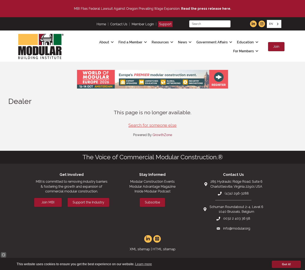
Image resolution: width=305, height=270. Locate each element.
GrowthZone (162, 135)
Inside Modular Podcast (152, 191)
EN (271, 23)
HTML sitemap (164, 249)
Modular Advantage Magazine (152, 187)
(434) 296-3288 (237, 193)
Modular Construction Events (152, 182)
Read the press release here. (206, 9)
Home (101, 24)
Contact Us (118, 24)
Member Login (143, 24)
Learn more (143, 264)
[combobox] (274, 24)
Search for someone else (152, 125)
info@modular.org (236, 228)
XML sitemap (140, 249)
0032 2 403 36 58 (236, 218)
